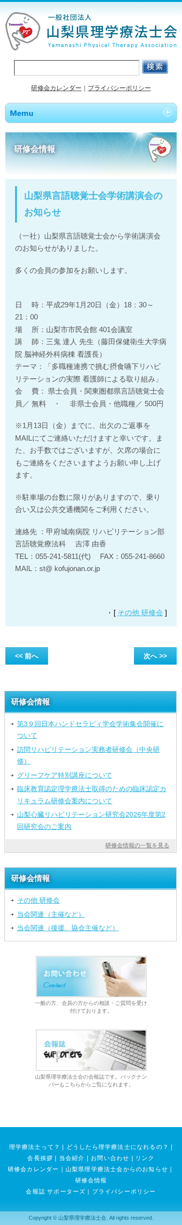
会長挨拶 (40, 1158)
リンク (145, 1158)
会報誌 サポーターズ (55, 1191)
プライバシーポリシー (119, 88)
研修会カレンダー (56, 88)
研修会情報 (91, 1180)
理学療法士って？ (35, 1147)
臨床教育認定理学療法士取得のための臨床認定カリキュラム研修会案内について (91, 794)
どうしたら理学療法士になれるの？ (117, 1147)
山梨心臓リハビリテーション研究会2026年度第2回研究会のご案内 (91, 820)
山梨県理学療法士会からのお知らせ (117, 1169)
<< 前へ (26, 656)
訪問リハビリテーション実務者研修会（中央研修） (88, 755)
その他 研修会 (140, 612)
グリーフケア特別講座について (64, 775)
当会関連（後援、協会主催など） (68, 928)
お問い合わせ (110, 1158)
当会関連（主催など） (51, 914)
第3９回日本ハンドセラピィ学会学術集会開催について (90, 729)
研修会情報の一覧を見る (137, 845)
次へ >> (155, 656)
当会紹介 (72, 1158)
